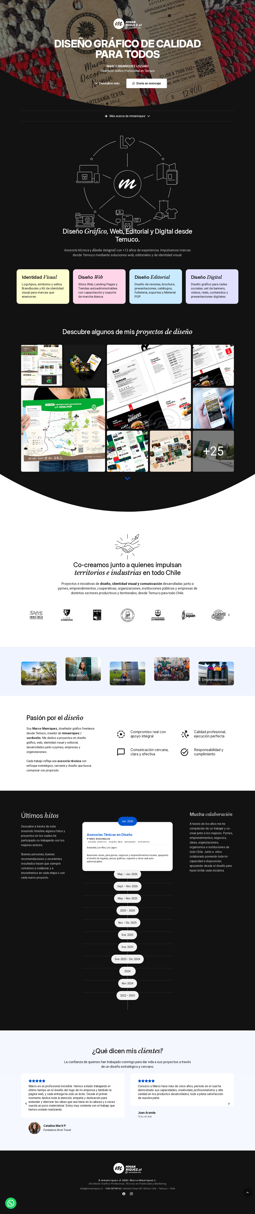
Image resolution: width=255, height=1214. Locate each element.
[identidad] (213, 365)
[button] (247, 1192)
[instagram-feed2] (84, 365)
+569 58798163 (113, 1188)
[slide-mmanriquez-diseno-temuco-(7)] (127, 451)
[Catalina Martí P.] (35, 1128)
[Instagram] (131, 1194)
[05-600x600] (149, 387)
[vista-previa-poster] (63, 430)
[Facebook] (124, 1194)
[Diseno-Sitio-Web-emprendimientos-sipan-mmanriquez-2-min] (41, 365)
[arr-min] (170, 451)
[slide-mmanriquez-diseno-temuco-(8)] (213, 451)
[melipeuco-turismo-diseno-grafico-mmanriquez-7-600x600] (213, 408)
